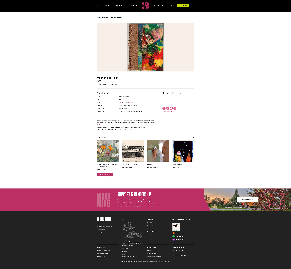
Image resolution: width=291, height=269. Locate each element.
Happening (118, 6)
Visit (98, 223)
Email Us (124, 251)
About (171, 6)
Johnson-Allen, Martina (107, 84)
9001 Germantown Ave (135, 243)
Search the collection (104, 174)
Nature (107, 6)
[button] (99, 5)
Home (98, 17)
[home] (145, 5)
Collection (105, 17)
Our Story (149, 222)
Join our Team (151, 234)
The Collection (101, 229)
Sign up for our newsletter (179, 255)
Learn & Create (132, 6)
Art (98, 6)
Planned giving (101, 256)
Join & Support (158, 6)
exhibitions (119, 129)
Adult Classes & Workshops (154, 256)
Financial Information (153, 231)
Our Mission (150, 225)
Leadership (150, 228)
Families (149, 250)
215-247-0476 (125, 248)
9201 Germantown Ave (134, 242)
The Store (99, 232)
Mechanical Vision (116, 17)
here (100, 124)
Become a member (247, 199)
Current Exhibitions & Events (104, 226)
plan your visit (183, 6)
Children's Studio (151, 253)
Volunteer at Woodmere (103, 250)
